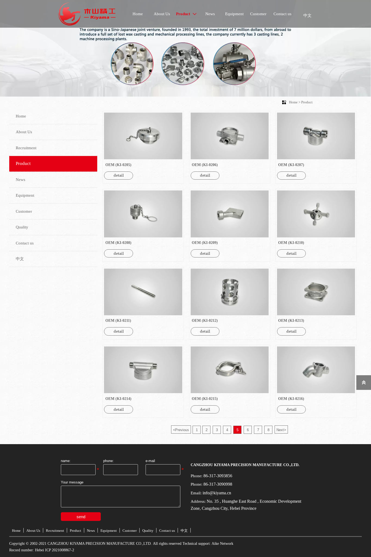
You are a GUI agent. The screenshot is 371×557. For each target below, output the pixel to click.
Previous (181, 430)
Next (281, 430)
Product (307, 102)
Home (293, 102)
